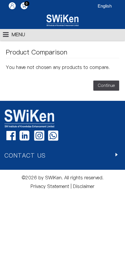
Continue (106, 85)
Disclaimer (83, 186)
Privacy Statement (50, 186)
